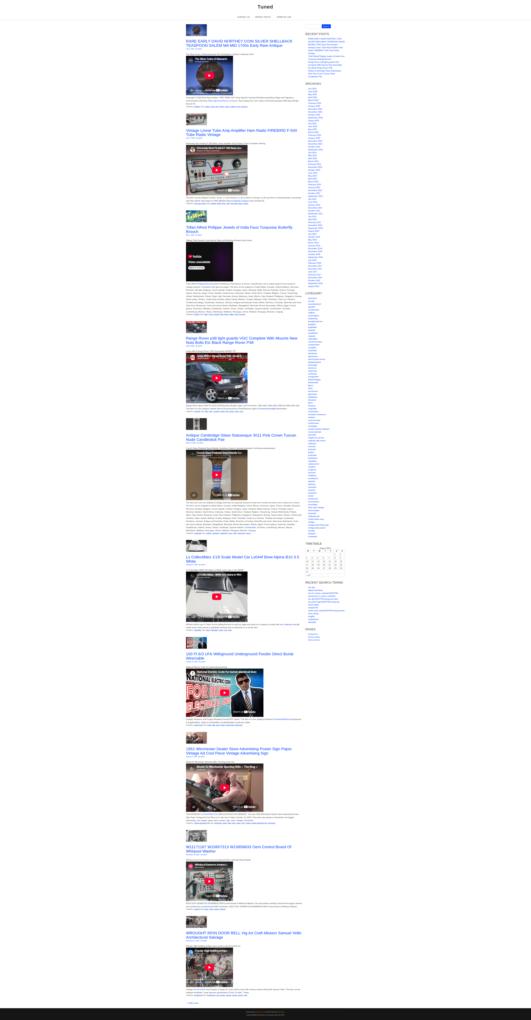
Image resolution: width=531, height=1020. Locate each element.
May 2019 (312, 240)
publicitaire (312, 458)
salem (227, 106)
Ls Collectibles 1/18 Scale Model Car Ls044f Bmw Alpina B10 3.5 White (242, 559)
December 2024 (315, 141)
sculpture (312, 470)
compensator (314, 345)
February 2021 (314, 222)
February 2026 (314, 103)
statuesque (241, 533)
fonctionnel (313, 391)
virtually (311, 531)
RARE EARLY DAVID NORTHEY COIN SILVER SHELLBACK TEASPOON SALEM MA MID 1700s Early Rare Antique (239, 43)
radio (228, 203)
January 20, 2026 (192, 661)
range (237, 411)
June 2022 (312, 202)
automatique (313, 315)
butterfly (197, 314)
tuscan (248, 533)
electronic (312, 368)
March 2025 (313, 132)
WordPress (260, 1012)
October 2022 (314, 193)
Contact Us (243, 17)
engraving (312, 371)
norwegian (312, 426)
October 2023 (314, 170)
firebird (219, 203)
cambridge (215, 533)
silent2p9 (312, 622)
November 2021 (315, 208)
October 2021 (314, 211)
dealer (225, 823)
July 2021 (312, 216)
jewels (226, 314)
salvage (228, 995)
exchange (312, 374)
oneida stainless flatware (319, 429)
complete (197, 411)
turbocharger (313, 510)
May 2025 (312, 129)
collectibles (197, 630)
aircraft (311, 301)
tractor (311, 496)
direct (218, 725)
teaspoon (244, 106)
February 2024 (314, 164)
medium (311, 417)
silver (238, 106)
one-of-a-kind (199, 989)
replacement (313, 464)
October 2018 (314, 254)
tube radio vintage (200, 203)
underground (198, 725)
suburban (312, 487)
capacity (311, 336)
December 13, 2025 (192, 854)
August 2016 (313, 286)
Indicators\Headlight (267, 409)
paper (229, 823)
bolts (210, 411)
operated (312, 435)
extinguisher (313, 377)
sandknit (311, 467)
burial (209, 725)
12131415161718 (209, 814)
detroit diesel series (316, 359)
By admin (199, 49)
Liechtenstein (250, 527)
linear (224, 203)
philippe (231, 314)
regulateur (312, 461)
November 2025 (315, 112)
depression (313, 356)
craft (217, 995)
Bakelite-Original (241, 201)
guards (222, 411)
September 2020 (315, 228)
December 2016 (315, 277)
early (216, 106)
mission (222, 995)
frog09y (311, 616)
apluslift (311, 307)
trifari (236, 314)
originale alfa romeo (317, 440)
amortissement (314, 304)
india (221, 314)
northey (221, 106)
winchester (271, 823)
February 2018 (314, 263)
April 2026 (312, 97)
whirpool (197, 909)
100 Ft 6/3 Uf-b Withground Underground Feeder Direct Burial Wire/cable (239, 656)
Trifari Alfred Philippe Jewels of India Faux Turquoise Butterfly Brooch (239, 229)
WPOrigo (281, 1012)
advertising (218, 823)
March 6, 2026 (191, 443)
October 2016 (314, 280)
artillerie (311, 313)
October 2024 (314, 147)
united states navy (316, 519)
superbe (311, 490)
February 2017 (314, 275)
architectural (198, 995)
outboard (312, 443)
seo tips (311, 587)
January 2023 (314, 187)
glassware (312, 394)
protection (312, 455)
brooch (211, 314)
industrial (312, 400)
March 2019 (313, 243)
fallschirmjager (314, 379)
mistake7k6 (313, 608)
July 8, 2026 (190, 49)
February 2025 (314, 135)
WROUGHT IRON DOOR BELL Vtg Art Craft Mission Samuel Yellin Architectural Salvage (243, 935)
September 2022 (315, 196)
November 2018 (315, 251)
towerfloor (312, 493)
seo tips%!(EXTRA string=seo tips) (323, 599)
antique (207, 106)
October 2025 (314, 115)
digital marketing (315, 590)
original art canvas (316, 438)
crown (230, 533)
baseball (311, 324)
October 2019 (314, 237)
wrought (240, 995)
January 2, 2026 (191, 756)
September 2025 (315, 118)
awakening (312, 318)
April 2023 (312, 179)
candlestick (198, 533)
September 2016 (315, 283)
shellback (197, 106)
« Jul (308, 575)
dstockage (312, 365)
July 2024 (312, 152)
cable (213, 725)
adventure (312, 298)
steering (311, 484)
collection (288, 624)
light (227, 411)
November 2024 (315, 144)
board (206, 909)
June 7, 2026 (190, 138)
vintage (245, 203)
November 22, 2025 (192, 941)
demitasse (312, 353)
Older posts (192, 1003)
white (230, 630)
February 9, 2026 (192, 564)
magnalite (312, 409)
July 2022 (312, 199)
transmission (313, 502)
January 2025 (314, 138)
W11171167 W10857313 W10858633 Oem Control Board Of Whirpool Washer (238, 849)
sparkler (311, 481)
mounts (231, 411)
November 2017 (315, 269)
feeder (223, 725)
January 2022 (314, 205)
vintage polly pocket (316, 528)
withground (238, 725)
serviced (311, 472)
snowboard (313, 478)
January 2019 (314, 245)
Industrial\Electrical (283, 719)
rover (241, 411)
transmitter (312, 504)
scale (225, 630)
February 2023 (314, 184)
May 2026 (312, 94)
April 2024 (312, 158)
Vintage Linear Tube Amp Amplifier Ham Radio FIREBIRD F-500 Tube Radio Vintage (241, 132)
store (243, 823)
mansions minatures (317, 414)
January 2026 (314, 106)
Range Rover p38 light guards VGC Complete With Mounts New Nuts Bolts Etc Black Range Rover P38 (241, 340)
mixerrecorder (314, 420)
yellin (245, 995)
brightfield (312, 327)
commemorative (315, 342)
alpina (208, 630)
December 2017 (315, 266)
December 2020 (315, 225)
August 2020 (313, 231)
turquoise (242, 314)
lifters (310, 403)
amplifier (213, 203)
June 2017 (312, 272)
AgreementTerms (220, 101)
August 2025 (313, 120)
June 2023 (312, 173)
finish (310, 388)
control (211, 909)
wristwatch (312, 536)
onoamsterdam (314, 432)
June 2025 (312, 126)
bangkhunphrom (315, 321)
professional (207, 906)
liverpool (311, 406)
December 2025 (315, 109)
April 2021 (312, 219)
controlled (312, 350)
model (221, 630)
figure (310, 385)
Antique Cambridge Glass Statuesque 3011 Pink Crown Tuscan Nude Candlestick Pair (241, 437)
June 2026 (312, 91)
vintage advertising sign (202, 823)
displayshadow (314, 362)
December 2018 (315, 248)
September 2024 (315, 150)
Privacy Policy (263, 17)
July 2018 (312, 260)
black (206, 411)
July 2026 (312, 88)
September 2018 (315, 257)
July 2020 (312, 234)
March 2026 (313, 100)
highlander (312, 397)
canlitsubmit (313, 619)
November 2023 (315, 167)
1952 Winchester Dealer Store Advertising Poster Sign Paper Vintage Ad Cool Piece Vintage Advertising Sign (239, 751)
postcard (312, 449)
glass (235, 533)
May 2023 (312, 176)
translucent (313, 499)
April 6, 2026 (190, 346)
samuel (234, 995)
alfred (206, 314)
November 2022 (315, 190)
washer (216, 909)
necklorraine (313, 423)
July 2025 (312, 123)
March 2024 (313, 161)
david (212, 106)
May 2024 (312, 155)
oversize (311, 446)
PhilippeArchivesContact (207, 284)
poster (238, 823)
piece (234, 823)
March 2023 (313, 181)
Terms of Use (284, 17)
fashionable (313, 382)
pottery (311, 452)
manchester (313, 411)
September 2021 (315, 213)
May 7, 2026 (190, 235)
